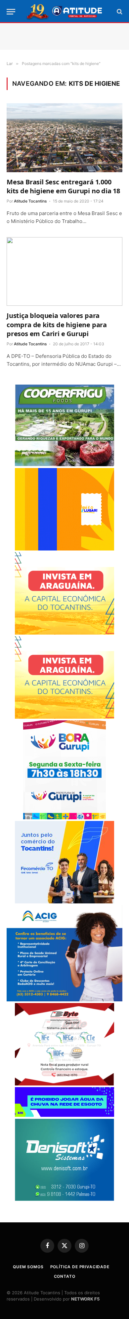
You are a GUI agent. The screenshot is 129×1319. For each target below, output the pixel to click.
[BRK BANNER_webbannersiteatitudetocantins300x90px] (64, 1115)
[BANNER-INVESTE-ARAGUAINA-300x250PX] (64, 633)
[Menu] (11, 11)
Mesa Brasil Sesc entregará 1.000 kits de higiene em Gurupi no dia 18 (63, 186)
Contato (64, 1276)
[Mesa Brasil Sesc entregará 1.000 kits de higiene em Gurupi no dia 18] (64, 137)
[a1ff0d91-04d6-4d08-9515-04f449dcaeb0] (64, 901)
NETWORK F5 (85, 1299)
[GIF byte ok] (64, 1083)
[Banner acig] (64, 999)
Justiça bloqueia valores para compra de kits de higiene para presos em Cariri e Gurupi (57, 324)
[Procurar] (118, 11)
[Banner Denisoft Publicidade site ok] (64, 1199)
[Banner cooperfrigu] (64, 464)
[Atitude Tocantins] (64, 11)
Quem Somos (28, 1266)
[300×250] (64, 548)
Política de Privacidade (79, 1266)
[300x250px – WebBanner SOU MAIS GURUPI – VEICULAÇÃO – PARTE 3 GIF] (64, 817)
